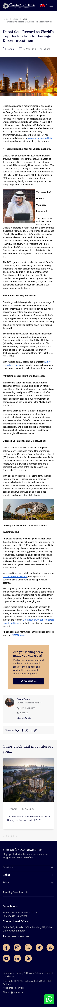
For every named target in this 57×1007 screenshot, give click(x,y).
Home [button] (5, 19)
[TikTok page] (39, 947)
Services (8, 867)
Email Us (24, 713)
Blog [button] (25, 19)
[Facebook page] (6, 947)
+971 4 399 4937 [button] (27, 708)
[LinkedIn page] (17, 958)
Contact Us (30, 681)
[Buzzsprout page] (50, 947)
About (7, 882)
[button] (19, 6)
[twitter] (27, 731)
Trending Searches (13, 892)
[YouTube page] (6, 958)
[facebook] (23, 731)
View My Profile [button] (24, 718)
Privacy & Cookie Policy (28, 973)
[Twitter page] (28, 947)
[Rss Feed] (28, 958)
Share (47, 49)
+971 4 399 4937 (21, 937)
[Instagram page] (17, 947)
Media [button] (15, 19)
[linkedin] (32, 731)
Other (6, 875)
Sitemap (7, 973)
